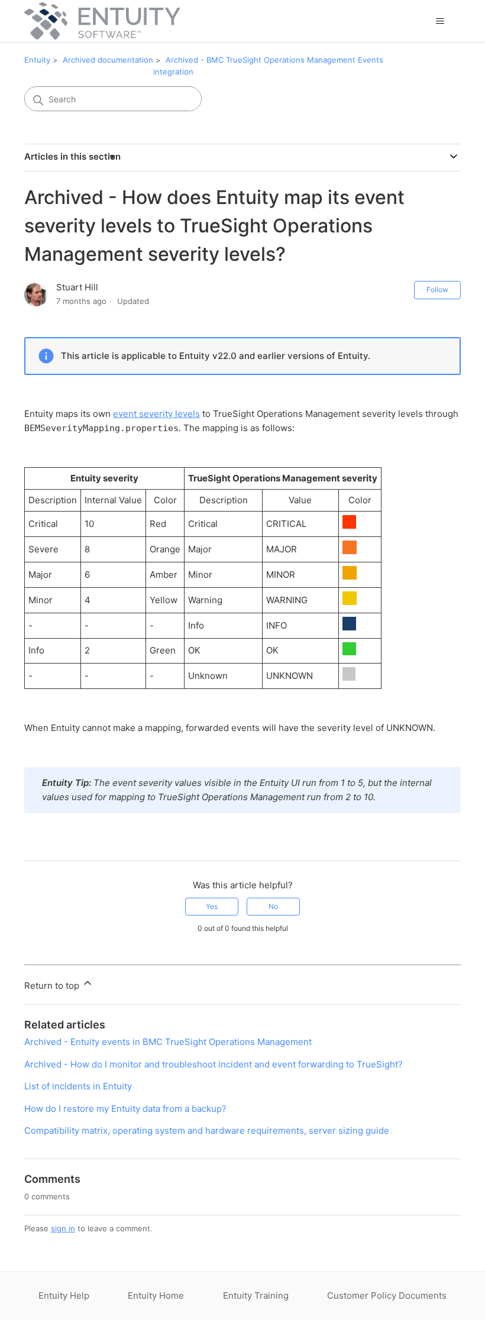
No (273, 906)
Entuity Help (63, 1295)
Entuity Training (256, 1295)
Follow (437, 289)
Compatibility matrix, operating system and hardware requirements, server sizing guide (206, 1130)
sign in (63, 1228)
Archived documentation (108, 59)
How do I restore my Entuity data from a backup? (125, 1108)
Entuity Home (156, 1295)
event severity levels (156, 413)
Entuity (37, 59)
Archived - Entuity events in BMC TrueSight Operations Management (168, 1041)
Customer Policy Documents (387, 1295)
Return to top (53, 985)
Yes (212, 906)
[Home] (102, 21)
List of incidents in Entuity (78, 1086)
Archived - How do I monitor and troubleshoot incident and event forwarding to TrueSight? (213, 1064)
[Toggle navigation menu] (440, 21)
